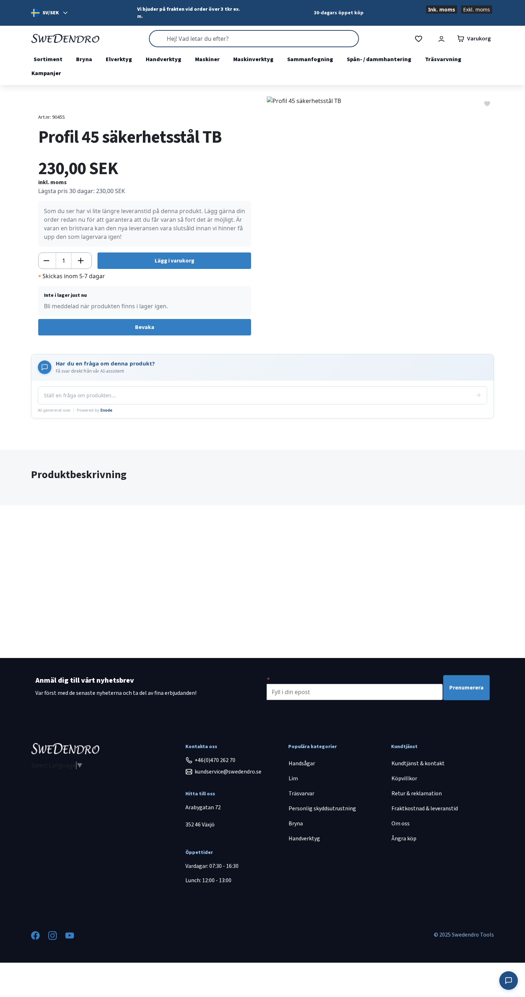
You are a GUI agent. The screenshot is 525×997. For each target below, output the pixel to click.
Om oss (400, 823)
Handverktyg (163, 59)
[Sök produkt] (254, 38)
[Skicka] (478, 395)
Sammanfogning (310, 59)
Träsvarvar (301, 793)
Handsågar (302, 763)
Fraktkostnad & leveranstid (424, 808)
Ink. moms (441, 9)
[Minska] (46, 261)
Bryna (84, 59)
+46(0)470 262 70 (215, 760)
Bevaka (144, 327)
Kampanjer (46, 73)
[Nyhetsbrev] (268, 679)
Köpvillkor (404, 778)
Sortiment (48, 59)
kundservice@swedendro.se (228, 772)
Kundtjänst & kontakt (418, 763)
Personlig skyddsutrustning (322, 808)
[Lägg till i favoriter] (487, 103)
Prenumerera (466, 688)
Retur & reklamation (416, 793)
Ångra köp (403, 839)
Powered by (94, 410)
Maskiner (207, 59)
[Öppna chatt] (508, 980)
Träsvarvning (443, 59)
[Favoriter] (418, 38)
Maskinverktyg (253, 59)
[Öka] (81, 261)
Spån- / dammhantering (379, 59)
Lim (293, 778)
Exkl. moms (476, 9)
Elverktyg (119, 59)
